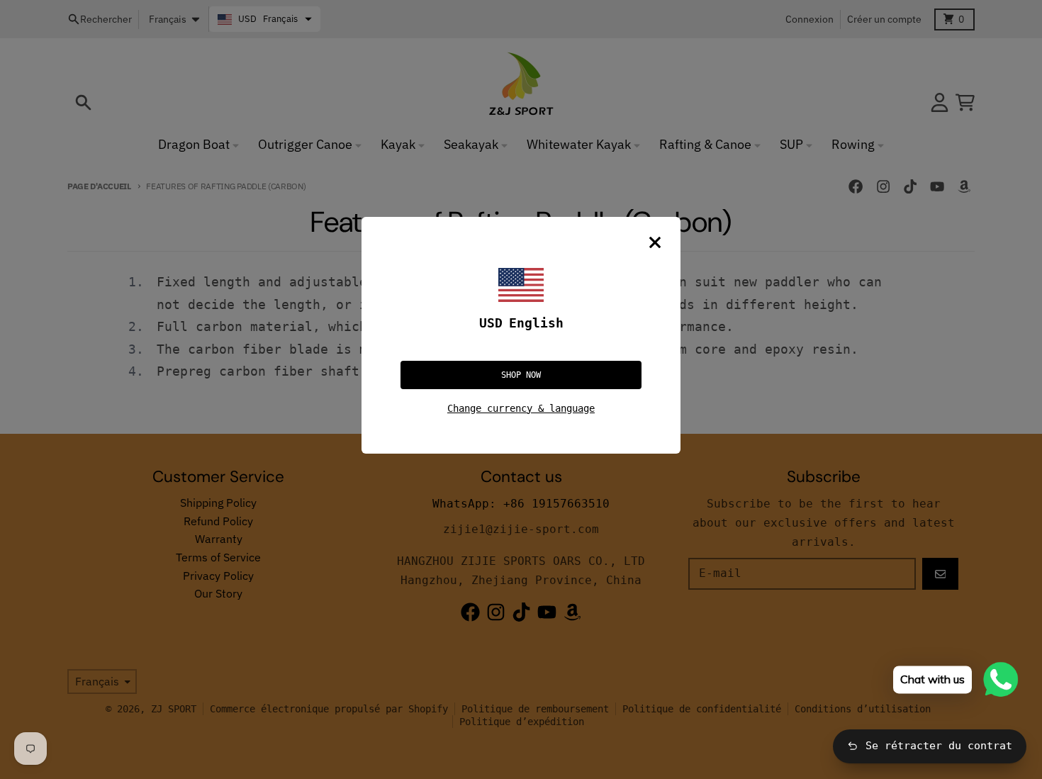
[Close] (655, 242)
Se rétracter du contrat (938, 745)
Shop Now (521, 375)
